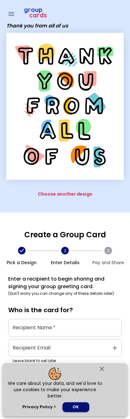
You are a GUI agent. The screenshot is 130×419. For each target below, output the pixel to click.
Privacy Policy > (39, 407)
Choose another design (65, 194)
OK (76, 407)
